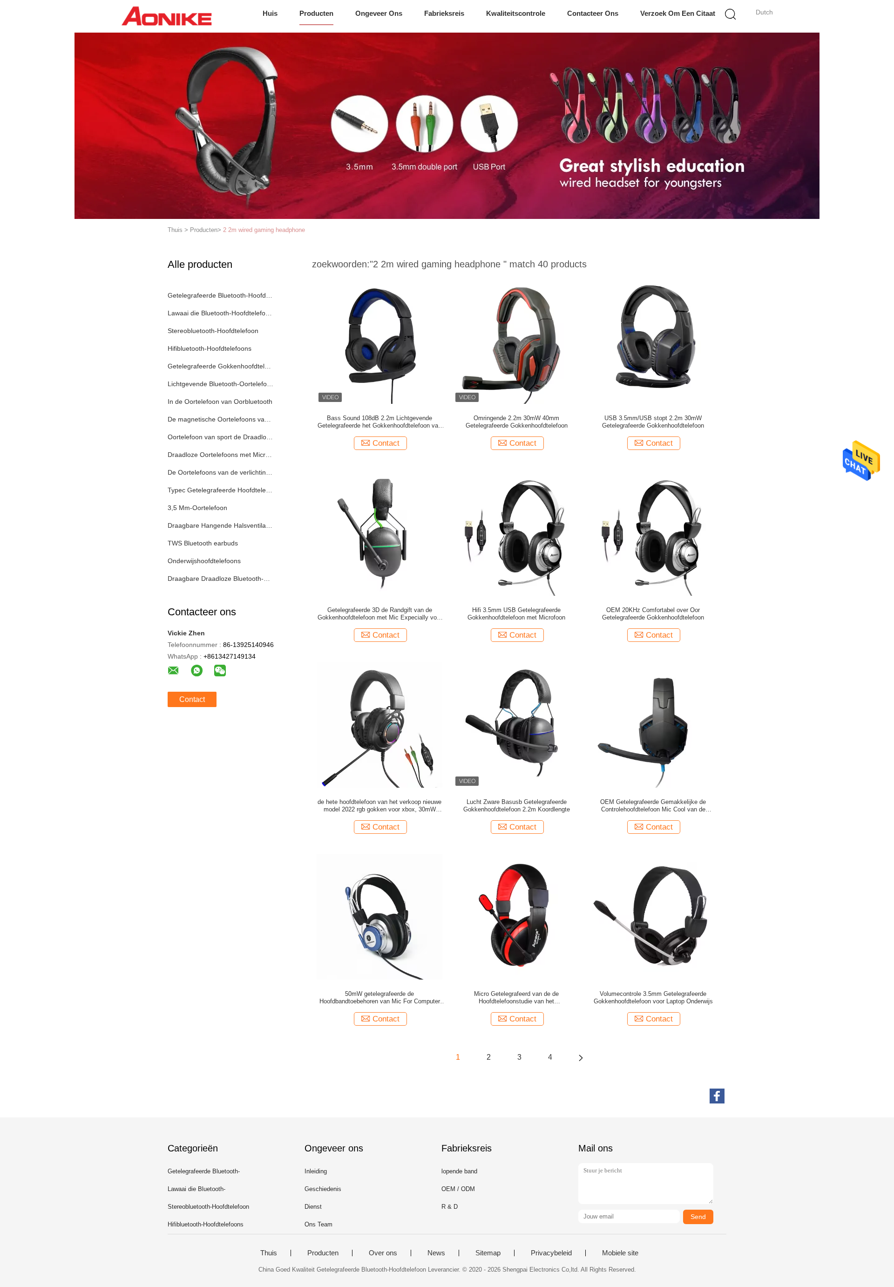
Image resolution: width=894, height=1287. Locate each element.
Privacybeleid (551, 1253)
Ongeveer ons (378, 13)
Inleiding (316, 1171)
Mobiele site (620, 1253)
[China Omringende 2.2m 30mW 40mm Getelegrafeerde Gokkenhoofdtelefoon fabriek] (516, 340)
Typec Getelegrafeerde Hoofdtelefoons (220, 490)
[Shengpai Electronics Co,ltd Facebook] (717, 1096)
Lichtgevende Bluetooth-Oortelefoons (220, 384)
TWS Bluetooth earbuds (203, 543)
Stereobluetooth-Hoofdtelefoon (213, 330)
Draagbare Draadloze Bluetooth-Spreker (220, 578)
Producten (316, 13)
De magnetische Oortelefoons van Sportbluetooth (220, 419)
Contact (192, 699)
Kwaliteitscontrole (515, 13)
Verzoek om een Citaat (677, 13)
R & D (449, 1206)
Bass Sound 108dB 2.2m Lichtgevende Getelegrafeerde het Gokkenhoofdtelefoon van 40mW (379, 422)
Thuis (268, 1253)
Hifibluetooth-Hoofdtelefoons (209, 348)
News (436, 1253)
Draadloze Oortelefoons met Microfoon (220, 454)
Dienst (313, 1206)
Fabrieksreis (444, 13)
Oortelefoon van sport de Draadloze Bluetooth (220, 437)
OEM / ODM (458, 1188)
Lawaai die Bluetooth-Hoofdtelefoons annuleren (220, 313)
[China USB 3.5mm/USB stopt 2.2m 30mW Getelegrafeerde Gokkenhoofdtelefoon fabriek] (653, 340)
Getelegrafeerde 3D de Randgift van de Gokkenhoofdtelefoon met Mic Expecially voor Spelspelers (380, 613)
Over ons (383, 1253)
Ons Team (318, 1224)
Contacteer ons (592, 13)
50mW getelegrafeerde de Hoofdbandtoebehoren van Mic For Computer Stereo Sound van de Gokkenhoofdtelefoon (379, 997)
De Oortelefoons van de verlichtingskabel (220, 472)
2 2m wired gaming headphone (264, 229)
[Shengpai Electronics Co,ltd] (166, 16)
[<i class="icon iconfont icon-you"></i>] (580, 1057)
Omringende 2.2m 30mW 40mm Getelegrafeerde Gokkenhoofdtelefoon (517, 422)
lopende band (459, 1171)
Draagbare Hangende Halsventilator (220, 525)
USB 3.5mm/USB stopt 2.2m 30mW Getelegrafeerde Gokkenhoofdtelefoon (653, 422)
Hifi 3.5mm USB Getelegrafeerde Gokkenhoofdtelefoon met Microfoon (516, 613)
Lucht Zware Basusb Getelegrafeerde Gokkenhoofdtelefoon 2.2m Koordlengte (516, 805)
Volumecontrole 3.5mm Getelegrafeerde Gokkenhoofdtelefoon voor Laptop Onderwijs (653, 997)
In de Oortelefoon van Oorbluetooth (220, 401)
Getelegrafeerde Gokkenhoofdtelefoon (220, 366)
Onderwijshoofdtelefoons (204, 561)
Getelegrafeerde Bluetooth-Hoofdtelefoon (220, 295)
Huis (270, 13)
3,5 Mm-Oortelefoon (197, 507)
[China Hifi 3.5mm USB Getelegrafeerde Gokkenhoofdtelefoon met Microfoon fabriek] (516, 532)
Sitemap (488, 1253)
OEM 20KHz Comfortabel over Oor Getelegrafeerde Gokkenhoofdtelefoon (653, 613)
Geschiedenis (323, 1188)
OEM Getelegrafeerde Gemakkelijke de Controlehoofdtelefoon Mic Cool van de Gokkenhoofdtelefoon (653, 805)
